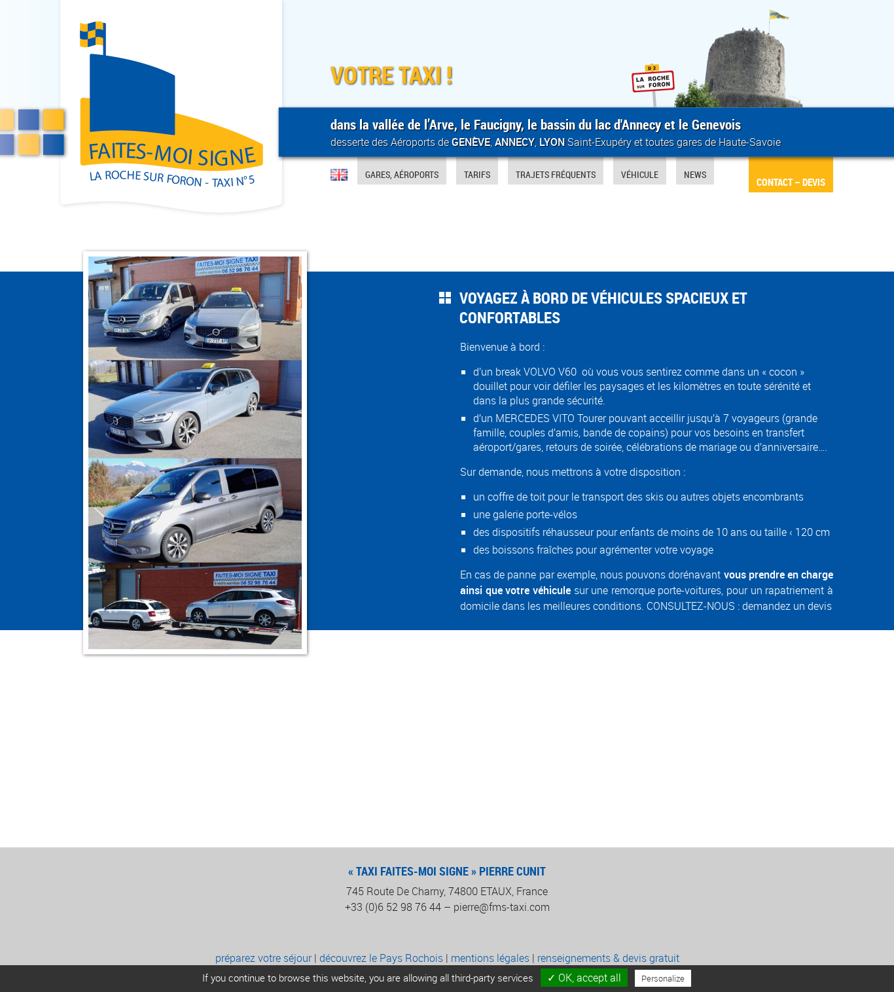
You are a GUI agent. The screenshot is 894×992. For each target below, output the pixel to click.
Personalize (663, 978)
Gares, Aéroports (401, 174)
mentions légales (490, 958)
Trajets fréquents (556, 174)
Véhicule (639, 174)
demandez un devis (787, 606)
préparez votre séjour (263, 958)
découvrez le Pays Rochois (381, 958)
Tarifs (477, 174)
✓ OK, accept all (584, 977)
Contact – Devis (791, 181)
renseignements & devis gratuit (608, 958)
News (695, 174)
